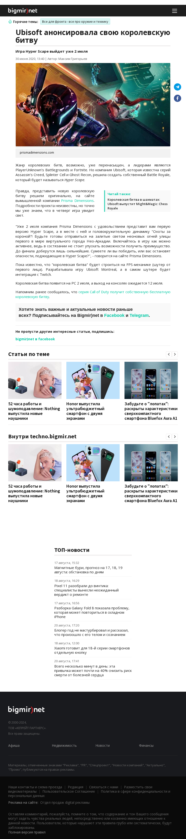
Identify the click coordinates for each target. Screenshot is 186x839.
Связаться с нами (103, 787)
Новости (102, 745)
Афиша (14, 745)
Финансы (146, 745)
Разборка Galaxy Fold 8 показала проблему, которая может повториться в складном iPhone (91, 612)
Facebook (114, 315)
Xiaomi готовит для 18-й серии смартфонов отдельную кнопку (92, 650)
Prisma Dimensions (77, 200)
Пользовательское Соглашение (68, 791)
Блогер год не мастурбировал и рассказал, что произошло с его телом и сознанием (91, 632)
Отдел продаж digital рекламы (65, 802)
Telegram (139, 315)
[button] (169, 354)
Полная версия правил (27, 832)
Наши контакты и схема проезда (35, 787)
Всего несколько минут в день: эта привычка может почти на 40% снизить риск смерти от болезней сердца (93, 670)
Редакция (75, 787)
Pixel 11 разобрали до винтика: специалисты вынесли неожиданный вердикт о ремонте (86, 590)
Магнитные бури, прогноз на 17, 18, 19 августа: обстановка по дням (88, 569)
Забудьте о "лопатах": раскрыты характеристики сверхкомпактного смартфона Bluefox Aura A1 (151, 411)
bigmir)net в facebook (35, 339)
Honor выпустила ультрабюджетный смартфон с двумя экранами (85, 411)
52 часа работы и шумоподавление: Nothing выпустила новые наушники (34, 411)
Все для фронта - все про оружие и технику (75, 21)
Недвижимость (64, 745)
